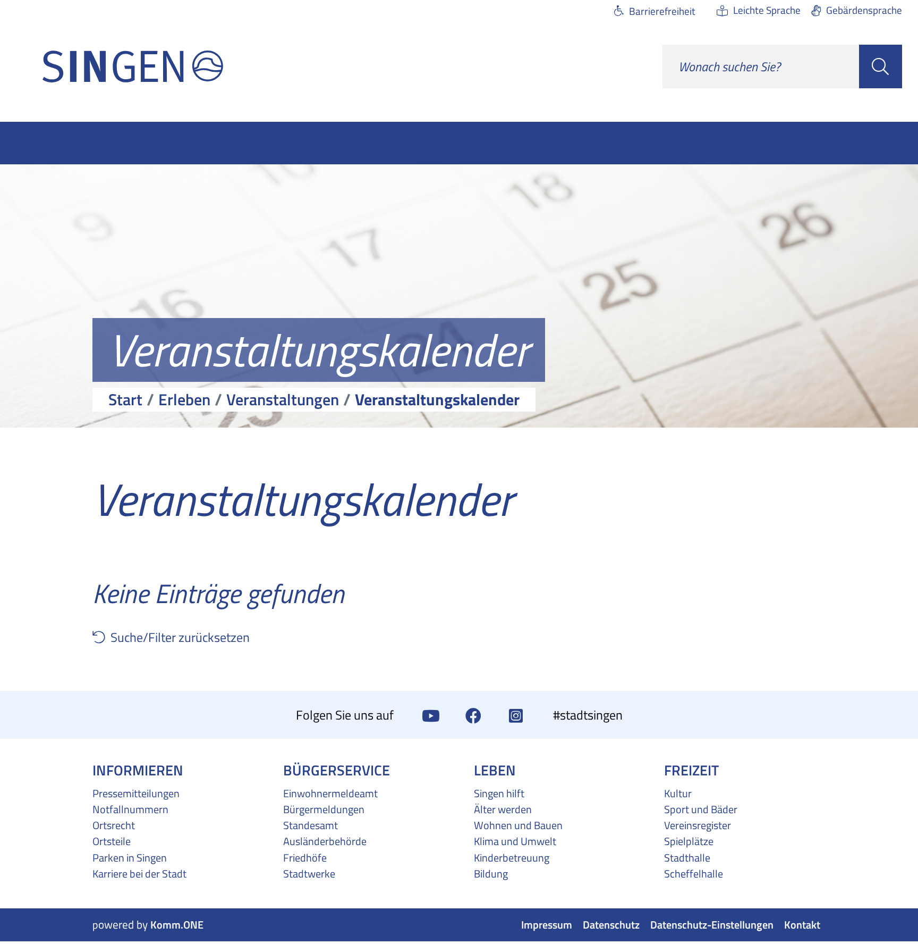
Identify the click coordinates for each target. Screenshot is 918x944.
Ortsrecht (113, 825)
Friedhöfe (305, 858)
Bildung (491, 874)
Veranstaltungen (282, 399)
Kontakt (802, 925)
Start (125, 399)
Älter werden (503, 809)
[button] (101, 637)
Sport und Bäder (700, 809)
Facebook (473, 715)
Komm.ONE (176, 925)
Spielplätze (688, 841)
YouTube (431, 715)
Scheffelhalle (693, 874)
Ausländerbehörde (325, 841)
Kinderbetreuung (511, 858)
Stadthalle (687, 858)
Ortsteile (111, 841)
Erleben (184, 399)
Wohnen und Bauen (518, 825)
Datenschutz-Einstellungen (712, 925)
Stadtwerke (309, 874)
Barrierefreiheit (662, 11)
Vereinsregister (697, 825)
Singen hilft (499, 793)
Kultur (678, 793)
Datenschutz (611, 925)
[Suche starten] (880, 66)
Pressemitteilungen (136, 793)
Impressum (546, 925)
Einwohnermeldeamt (330, 793)
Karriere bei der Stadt (139, 874)
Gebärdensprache (864, 10)
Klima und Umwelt (515, 841)
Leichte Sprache (767, 10)
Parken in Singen (129, 858)
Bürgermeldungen (323, 809)
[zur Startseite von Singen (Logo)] (132, 66)
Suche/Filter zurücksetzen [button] (180, 637)
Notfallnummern (130, 809)
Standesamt (310, 825)
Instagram (516, 715)
